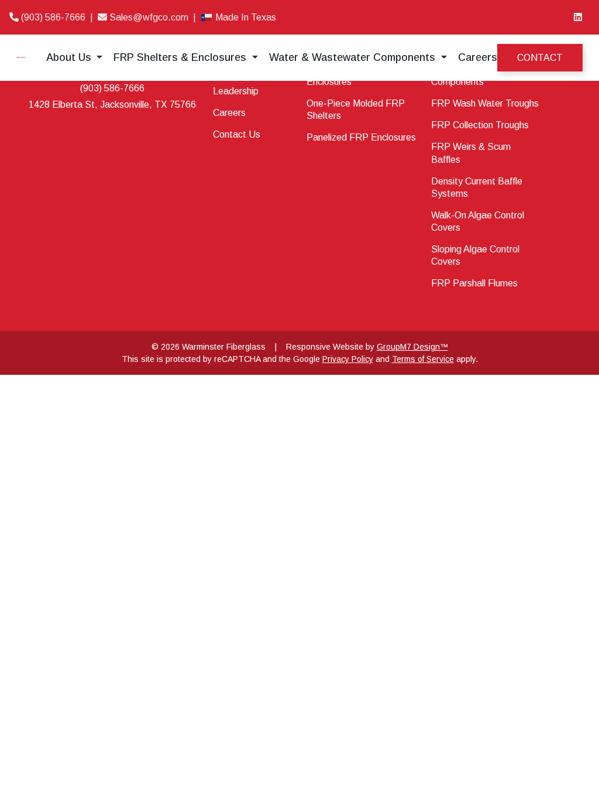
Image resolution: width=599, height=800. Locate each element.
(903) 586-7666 (53, 17)
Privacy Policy (347, 359)
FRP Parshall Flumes (474, 283)
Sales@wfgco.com (149, 17)
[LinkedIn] (578, 18)
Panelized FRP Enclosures (361, 137)
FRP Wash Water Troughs (485, 103)
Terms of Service (423, 359)
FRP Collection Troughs (480, 125)
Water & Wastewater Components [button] (353, 57)
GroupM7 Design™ (412, 346)
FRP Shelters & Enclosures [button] (181, 57)
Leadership (236, 91)
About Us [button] (70, 57)
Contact (540, 58)
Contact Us (236, 134)
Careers (477, 57)
